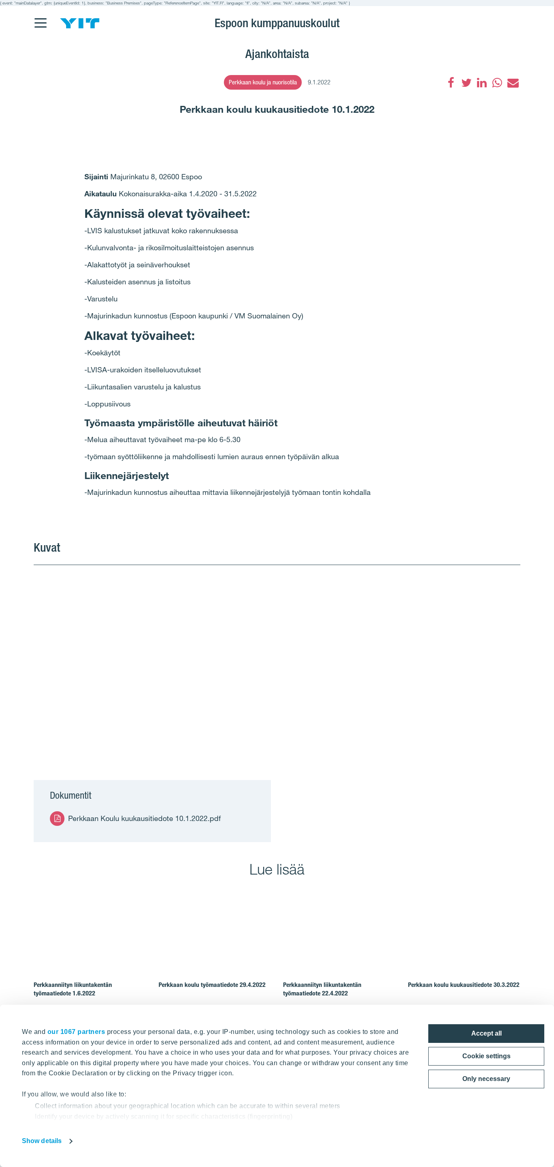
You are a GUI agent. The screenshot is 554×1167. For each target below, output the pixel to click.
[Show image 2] (439, 613)
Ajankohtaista (277, 53)
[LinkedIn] (482, 82)
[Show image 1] (195, 662)
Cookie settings (486, 1056)
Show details (42, 1140)
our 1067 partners (76, 1031)
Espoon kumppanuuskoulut (277, 22)
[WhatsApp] (497, 82)
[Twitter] (466, 82)
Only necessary (486, 1078)
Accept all (486, 1033)
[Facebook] (451, 82)
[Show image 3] (439, 711)
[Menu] (40, 18)
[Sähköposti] (512, 82)
